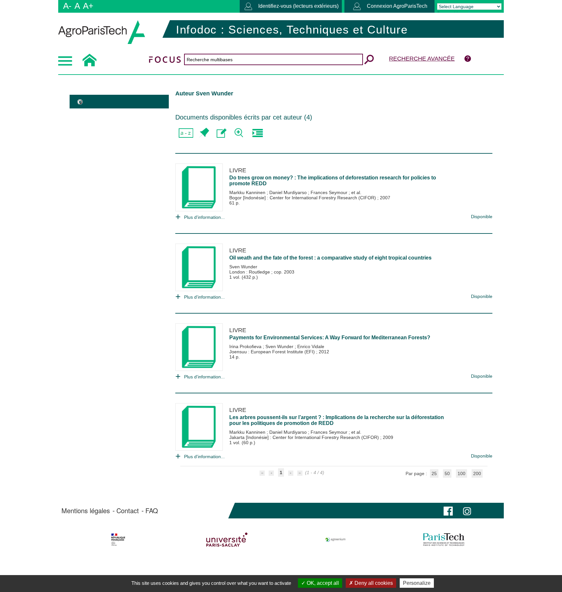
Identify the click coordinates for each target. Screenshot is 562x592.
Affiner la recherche (239, 133)
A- (67, 6)
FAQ (151, 510)
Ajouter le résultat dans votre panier (203, 133)
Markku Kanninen (248, 192)
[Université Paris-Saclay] (226, 539)
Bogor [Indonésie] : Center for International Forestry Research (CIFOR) (303, 197)
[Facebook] (448, 510)
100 (461, 473)
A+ (88, 6)
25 (434, 473)
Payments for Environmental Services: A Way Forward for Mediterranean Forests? (329, 337)
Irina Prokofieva (246, 346)
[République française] (118, 539)
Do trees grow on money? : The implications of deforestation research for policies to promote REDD (332, 180)
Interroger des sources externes (257, 133)
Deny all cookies (373, 583)
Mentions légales (85, 510)
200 (477, 473)
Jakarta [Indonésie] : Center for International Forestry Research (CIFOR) (304, 437)
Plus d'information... (204, 217)
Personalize (417, 583)
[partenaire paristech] (443, 539)
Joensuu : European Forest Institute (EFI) (272, 351)
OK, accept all (322, 583)
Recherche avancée (422, 58)
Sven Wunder (243, 266)
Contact (127, 510)
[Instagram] (467, 510)
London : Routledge (250, 272)
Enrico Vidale (310, 346)
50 (447, 473)
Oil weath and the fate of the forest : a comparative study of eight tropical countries (330, 258)
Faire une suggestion (221, 133)
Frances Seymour (330, 192)
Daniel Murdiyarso (288, 192)
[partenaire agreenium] (335, 539)
